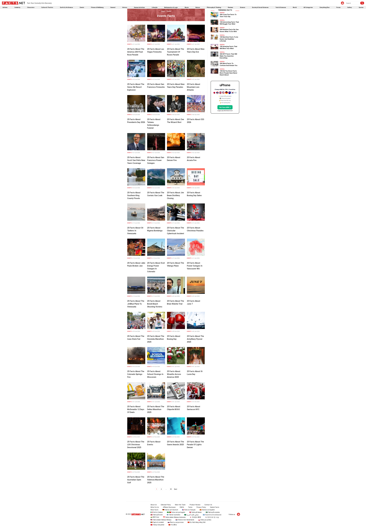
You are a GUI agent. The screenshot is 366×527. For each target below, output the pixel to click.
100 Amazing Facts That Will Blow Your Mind (228, 47)
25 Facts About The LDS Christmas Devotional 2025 (135, 445)
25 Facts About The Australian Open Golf (135, 480)
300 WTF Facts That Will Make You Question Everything (228, 56)
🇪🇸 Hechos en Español (207, 510)
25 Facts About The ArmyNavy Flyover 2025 (195, 339)
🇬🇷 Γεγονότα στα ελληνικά (212, 515)
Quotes (361, 7)
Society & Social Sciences (260, 7)
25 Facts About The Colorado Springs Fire (135, 374)
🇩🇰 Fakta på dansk (195, 512)
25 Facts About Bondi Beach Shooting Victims (154, 304)
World (295, 7)
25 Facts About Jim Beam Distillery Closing (175, 195)
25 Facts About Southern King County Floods (133, 195)
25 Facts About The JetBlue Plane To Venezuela (135, 304)
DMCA (182, 507)
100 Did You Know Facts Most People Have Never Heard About (228, 73)
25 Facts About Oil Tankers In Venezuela (135, 231)
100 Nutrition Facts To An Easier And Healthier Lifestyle (229, 39)
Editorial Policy (166, 505)
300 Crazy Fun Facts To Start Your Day (228, 15)
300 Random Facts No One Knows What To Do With (229, 30)
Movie (187, 7)
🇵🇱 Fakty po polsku (204, 520)
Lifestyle (154, 7)
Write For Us (154, 507)
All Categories (308, 7)
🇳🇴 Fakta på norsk (156, 515)
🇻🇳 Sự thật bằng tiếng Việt (197, 522)
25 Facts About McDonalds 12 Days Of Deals (135, 409)
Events (82, 7)
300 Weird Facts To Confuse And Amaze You (228, 64)
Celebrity (17, 7)
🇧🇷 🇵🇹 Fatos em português (176, 512)
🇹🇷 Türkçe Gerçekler (157, 525)
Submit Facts (214, 507)
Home (163, 11)
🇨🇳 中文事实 (172, 525)
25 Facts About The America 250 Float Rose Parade (135, 52)
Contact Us (208, 505)
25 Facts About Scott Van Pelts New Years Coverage (136, 160)
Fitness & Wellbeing (97, 7)
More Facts (154, 510)
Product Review (195, 505)
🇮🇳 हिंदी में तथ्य (154, 517)
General (112, 7)
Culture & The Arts (47, 7)
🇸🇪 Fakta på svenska (213, 512)
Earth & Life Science (66, 7)
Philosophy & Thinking (214, 7)
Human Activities (139, 7)
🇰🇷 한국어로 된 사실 (212, 517)
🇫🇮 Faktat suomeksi (173, 515)
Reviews (230, 7)
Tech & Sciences (280, 7)
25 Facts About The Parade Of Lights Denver (195, 445)
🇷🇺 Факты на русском (175, 522)
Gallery (349, 7)
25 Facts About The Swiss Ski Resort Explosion (135, 87)
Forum (338, 7)
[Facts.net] (13, 3)
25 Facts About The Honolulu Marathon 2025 (155, 339)
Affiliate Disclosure (169, 507)
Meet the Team (180, 505)
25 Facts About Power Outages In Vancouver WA (194, 266)
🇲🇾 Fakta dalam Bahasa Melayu (160, 520)
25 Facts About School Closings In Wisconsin (155, 374)
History (124, 7)
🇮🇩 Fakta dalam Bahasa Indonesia (174, 517)
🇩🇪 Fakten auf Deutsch (170, 510)
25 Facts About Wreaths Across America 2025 (174, 374)
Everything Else (324, 7)
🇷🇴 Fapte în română (157, 522)
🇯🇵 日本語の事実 (195, 517)
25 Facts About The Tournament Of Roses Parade (175, 52)
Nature (197, 7)
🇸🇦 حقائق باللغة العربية (191, 515)
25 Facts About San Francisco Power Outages (155, 160)
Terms (190, 507)
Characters (30, 7)
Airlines (5, 7)
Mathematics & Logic (171, 7)
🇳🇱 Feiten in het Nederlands (184, 520)
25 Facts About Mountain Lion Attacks (193, 87)
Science (242, 7)
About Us (153, 505)
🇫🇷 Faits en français (188, 510)
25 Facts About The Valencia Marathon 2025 (155, 480)
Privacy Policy (201, 507)
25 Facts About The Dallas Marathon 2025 (155, 409)
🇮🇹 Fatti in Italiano (156, 512)
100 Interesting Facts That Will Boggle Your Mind (229, 23)
